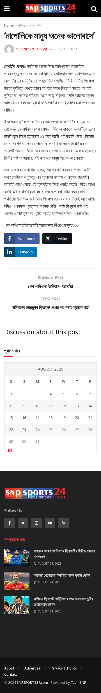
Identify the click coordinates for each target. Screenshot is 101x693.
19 (64, 417)
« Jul (8, 450)
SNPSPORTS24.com (32, 682)
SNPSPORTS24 (34, 48)
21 (90, 417)
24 (37, 429)
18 (50, 417)
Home (9, 25)
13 (77, 405)
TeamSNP (78, 682)
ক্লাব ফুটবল (35, 25)
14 (90, 405)
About (9, 668)
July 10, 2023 (67, 48)
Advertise (32, 668)
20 (77, 417)
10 (37, 405)
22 (11, 429)
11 (50, 405)
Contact (10, 674)
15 (11, 417)
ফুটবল (21, 25)
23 (24, 429)
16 (24, 417)
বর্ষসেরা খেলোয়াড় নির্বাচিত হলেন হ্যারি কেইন (62, 575)
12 (64, 405)
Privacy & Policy (64, 668)
